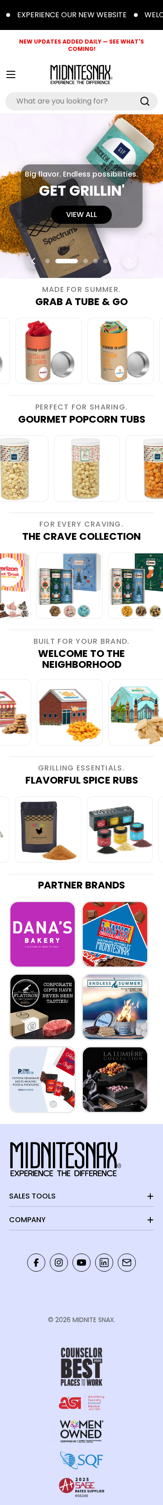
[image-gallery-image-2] (38, 351)
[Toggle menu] (10, 74)
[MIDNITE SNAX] (42, 934)
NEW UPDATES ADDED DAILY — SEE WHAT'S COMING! (81, 45)
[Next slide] (129, 261)
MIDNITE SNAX (93, 1319)
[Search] (144, 101)
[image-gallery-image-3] (110, 351)
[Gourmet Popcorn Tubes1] (100, 468)
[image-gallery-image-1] (79, 712)
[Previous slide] (33, 261)
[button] (47, 261)
